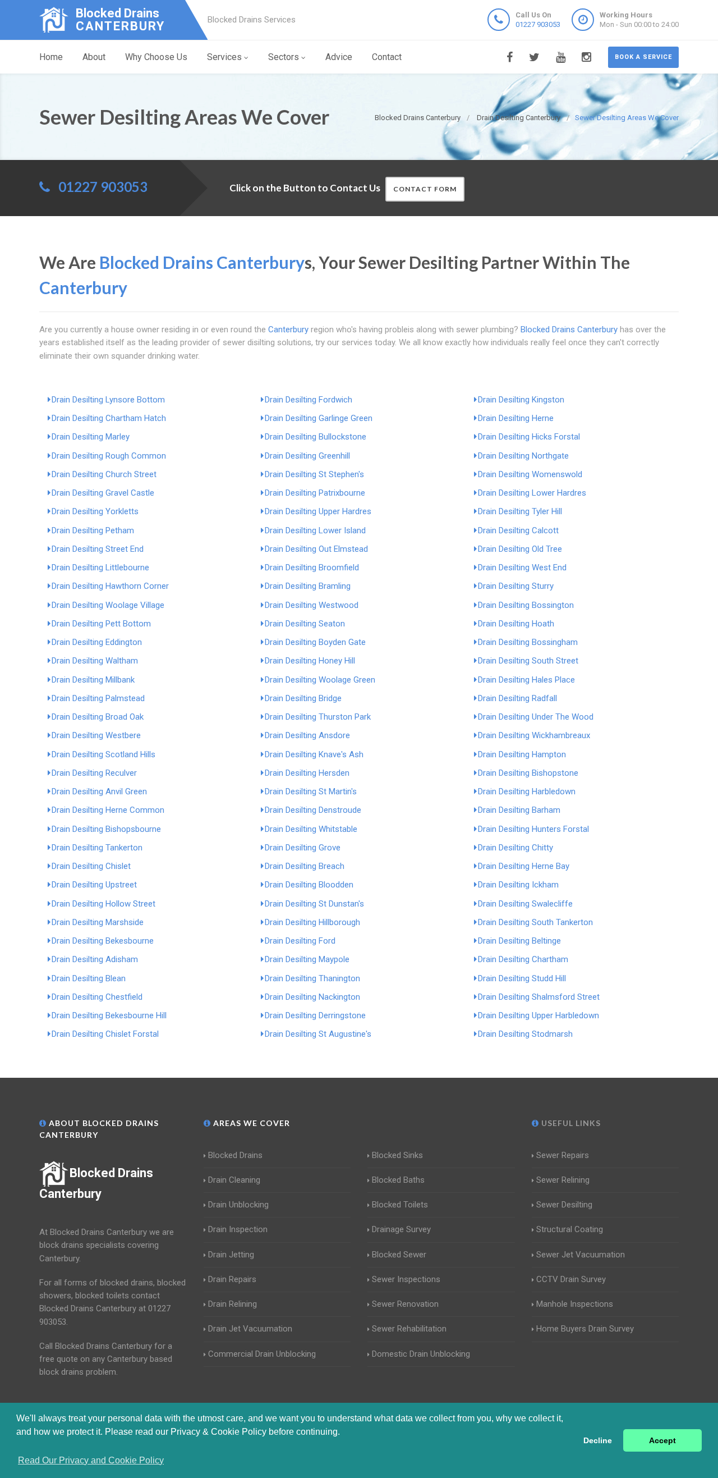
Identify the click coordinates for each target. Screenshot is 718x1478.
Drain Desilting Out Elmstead (316, 549)
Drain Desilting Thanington (312, 978)
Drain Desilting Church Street (104, 474)
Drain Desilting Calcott (518, 530)
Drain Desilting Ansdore (307, 735)
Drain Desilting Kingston (521, 400)
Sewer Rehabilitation (409, 1329)
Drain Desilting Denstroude (313, 810)
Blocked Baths (398, 1180)
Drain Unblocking (238, 1205)
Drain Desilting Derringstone (315, 1015)
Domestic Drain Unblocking (421, 1354)
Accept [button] (662, 1440)
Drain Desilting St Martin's (311, 791)
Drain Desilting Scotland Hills (103, 754)
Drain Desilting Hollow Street (103, 904)
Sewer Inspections (406, 1279)
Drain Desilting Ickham (518, 885)
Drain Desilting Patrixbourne (315, 493)
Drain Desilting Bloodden (309, 885)
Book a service (643, 57)
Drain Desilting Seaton (305, 624)
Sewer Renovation (405, 1304)
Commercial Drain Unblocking (262, 1354)
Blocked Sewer (399, 1255)
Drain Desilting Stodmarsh (525, 1034)
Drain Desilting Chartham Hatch (109, 418)
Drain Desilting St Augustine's (318, 1034)
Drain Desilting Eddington (97, 642)
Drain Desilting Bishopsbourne (106, 829)
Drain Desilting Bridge (303, 698)
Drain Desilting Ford (300, 941)
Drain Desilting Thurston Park (318, 717)
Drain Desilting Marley (91, 437)
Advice (338, 57)
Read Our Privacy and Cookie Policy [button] (91, 1460)
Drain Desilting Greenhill (307, 456)
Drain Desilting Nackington (312, 997)
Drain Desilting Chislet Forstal (105, 1034)
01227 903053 (538, 24)
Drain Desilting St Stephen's (314, 474)
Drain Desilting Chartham (523, 959)
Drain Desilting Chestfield (97, 997)
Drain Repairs (232, 1279)
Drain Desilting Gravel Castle (103, 493)
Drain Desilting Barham (519, 810)
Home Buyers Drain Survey (585, 1329)
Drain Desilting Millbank (93, 680)
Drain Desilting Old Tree (520, 549)
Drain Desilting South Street (528, 661)
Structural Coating (569, 1229)
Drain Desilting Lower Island (315, 530)
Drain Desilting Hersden (307, 773)
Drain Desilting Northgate (523, 456)
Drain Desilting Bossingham (528, 642)
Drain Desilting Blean (89, 978)
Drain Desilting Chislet (91, 866)
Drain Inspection (238, 1229)
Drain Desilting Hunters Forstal (533, 829)
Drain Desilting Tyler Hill (520, 511)
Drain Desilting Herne (516, 418)
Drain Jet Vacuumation (250, 1329)
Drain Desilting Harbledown (527, 791)
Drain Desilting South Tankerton (535, 922)
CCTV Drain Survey (571, 1279)
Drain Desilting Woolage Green (320, 680)
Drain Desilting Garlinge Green (318, 418)
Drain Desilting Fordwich (308, 400)
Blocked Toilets (400, 1205)
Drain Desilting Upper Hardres (318, 511)
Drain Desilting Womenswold (530, 474)
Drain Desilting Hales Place (526, 680)
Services (224, 57)
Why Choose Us (156, 57)
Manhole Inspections (574, 1304)
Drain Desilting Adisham (95, 959)
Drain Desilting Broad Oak (98, 717)
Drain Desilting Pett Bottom (101, 624)
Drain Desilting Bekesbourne (103, 941)
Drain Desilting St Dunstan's (314, 904)
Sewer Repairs (562, 1155)
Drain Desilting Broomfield (312, 567)
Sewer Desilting (564, 1205)
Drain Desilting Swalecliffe (525, 904)
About (93, 57)
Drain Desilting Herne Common (108, 810)
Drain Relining (232, 1304)
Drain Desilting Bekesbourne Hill (109, 1015)
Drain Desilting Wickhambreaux (534, 735)
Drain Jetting (231, 1255)
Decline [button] (597, 1440)
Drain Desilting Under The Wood (535, 717)
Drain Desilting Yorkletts (95, 511)
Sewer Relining (563, 1180)
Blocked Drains (235, 1155)
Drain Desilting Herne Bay (523, 866)
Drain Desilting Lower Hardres (532, 493)
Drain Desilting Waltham (95, 661)
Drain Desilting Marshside (98, 922)
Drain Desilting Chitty (515, 848)
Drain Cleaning (234, 1180)
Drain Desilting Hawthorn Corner (110, 586)
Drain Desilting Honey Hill (310, 661)
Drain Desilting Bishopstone (528, 773)
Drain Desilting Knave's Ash (314, 754)
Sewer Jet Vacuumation (580, 1255)
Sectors (283, 57)
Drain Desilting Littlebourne (100, 567)
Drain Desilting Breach (304, 866)
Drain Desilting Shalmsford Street (539, 997)
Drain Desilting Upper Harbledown (538, 1015)
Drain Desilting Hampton (522, 754)
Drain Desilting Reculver (94, 773)
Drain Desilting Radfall (517, 698)
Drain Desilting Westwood (311, 605)
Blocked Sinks (397, 1155)
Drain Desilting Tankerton (97, 848)
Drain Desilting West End (522, 567)
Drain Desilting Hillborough (312, 922)
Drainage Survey (401, 1229)
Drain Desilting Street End (98, 549)
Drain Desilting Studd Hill (522, 978)
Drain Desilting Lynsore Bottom (108, 400)
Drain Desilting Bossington (526, 605)
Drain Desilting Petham (93, 530)
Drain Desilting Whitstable (311, 829)
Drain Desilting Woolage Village (108, 605)
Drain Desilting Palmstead (98, 698)
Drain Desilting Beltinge (519, 941)
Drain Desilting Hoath (516, 624)
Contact (387, 57)
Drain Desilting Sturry (516, 586)
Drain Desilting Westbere (96, 735)
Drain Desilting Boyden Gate (315, 642)
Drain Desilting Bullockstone (315, 437)
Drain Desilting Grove (302, 848)
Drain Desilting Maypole (307, 959)
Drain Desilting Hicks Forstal (529, 437)
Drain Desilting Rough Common (109, 456)
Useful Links (570, 1123)
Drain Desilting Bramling (308, 586)
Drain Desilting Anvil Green (99, 791)
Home (51, 57)
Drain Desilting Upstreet (94, 885)
